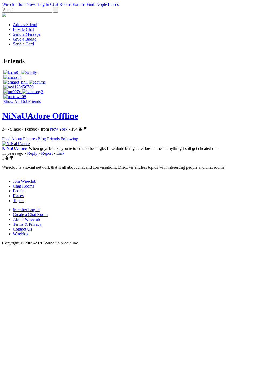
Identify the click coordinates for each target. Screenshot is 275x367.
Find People (96, 4)
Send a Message (26, 34)
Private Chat (23, 29)
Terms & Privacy (27, 224)
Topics (18, 200)
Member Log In (26, 209)
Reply (32, 153)
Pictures (30, 138)
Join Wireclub (24, 181)
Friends (53, 138)
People (18, 191)
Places (113, 4)
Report (47, 153)
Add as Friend (25, 24)
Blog (42, 138)
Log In (43, 4)
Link (60, 153)
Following (69, 138)
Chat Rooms (60, 4)
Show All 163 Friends (22, 101)
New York (58, 129)
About (16, 138)
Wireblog (20, 234)
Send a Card (23, 44)
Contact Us (22, 229)
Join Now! (28, 4)
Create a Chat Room (30, 214)
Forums (79, 4)
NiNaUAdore (14, 148)
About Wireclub (26, 219)
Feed (6, 138)
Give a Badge (24, 39)
